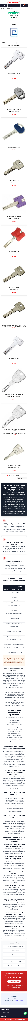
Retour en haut (22, 478)
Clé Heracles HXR (14, 252)
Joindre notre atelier (14, 981)
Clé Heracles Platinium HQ (14, 216)
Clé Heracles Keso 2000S (14, 465)
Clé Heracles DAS (14, 180)
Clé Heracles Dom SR (14, 74)
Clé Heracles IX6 (14, 287)
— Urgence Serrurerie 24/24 (15, 1019)
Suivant (18, 475)
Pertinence (9, 43)
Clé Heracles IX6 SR (14, 358)
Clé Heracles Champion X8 (14, 145)
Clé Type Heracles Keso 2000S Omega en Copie (14, 430)
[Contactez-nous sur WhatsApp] (25, 1013)
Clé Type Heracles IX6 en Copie (14, 323)
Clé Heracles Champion (14, 109)
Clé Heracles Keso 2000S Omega (14, 394)
